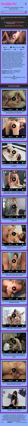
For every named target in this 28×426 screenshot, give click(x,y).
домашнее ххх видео (10, 22)
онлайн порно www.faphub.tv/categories (15, 24)
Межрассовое (17, 70)
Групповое (10, 70)
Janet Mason (17, 72)
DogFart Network (10, 73)
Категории (7, 7)
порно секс (15, 25)
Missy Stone (9, 72)
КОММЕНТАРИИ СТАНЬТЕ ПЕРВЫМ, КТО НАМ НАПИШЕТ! (14, 78)
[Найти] (25, 12)
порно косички (14, 20)
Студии (21, 7)
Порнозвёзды (15, 7)
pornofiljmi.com (9, 3)
